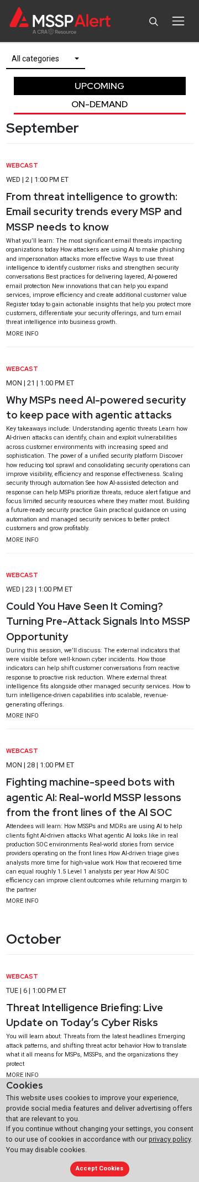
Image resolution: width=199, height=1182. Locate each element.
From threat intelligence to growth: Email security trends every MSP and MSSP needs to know (94, 212)
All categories (35, 58)
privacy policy (170, 1139)
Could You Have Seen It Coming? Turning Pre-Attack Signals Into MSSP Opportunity (98, 621)
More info (22, 333)
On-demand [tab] (99, 104)
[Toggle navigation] (178, 21)
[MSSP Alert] (60, 21)
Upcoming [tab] (99, 86)
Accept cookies (99, 1168)
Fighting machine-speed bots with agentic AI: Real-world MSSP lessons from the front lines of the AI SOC (93, 797)
